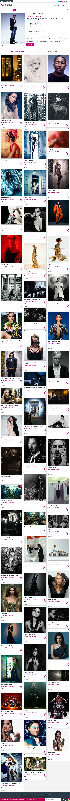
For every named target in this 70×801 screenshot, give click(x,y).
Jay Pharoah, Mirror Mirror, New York (57, 406)
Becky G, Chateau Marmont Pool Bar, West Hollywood (11, 341)
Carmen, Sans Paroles (53, 622)
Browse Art (56, 5)
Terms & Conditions (24, 794)
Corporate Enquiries (48, 794)
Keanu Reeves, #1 (28, 464)
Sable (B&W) (51, 121)
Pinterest (64, 1)
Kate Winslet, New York (53, 599)
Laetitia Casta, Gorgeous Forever (32, 234)
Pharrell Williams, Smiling (54, 84)
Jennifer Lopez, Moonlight (30, 597)
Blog (68, 5)
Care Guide (40, 794)
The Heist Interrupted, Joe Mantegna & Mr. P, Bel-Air (34, 388)
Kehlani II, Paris (51, 752)
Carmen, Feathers (28, 672)
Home (50, 5)
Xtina (25, 84)
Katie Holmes (4, 613)
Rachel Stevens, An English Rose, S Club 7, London (34, 362)
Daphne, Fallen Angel (6, 197)
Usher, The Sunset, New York (8, 711)
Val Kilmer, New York (29, 710)
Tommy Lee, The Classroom (31, 527)
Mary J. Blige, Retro (29, 122)
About (12, 794)
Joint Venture (51, 149)
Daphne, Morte (51, 190)
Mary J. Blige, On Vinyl (53, 562)
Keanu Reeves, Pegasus (30, 503)
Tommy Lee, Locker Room (7, 500)
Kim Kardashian (51, 661)
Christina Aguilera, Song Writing (32, 299)
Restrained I (50, 264)
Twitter (59, 1)
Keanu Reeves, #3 (5, 476)
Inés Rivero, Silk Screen (6, 160)
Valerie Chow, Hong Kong (30, 748)
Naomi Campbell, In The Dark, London (33, 323)
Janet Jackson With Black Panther (9, 575)
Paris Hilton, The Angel (53, 303)
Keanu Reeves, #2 (52, 467)
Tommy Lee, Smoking (6, 537)
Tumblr (66, 1)
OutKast (50, 529)
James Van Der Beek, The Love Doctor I (10, 783)
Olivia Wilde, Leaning (6, 120)
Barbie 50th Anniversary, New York (9, 405)
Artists (63, 5)
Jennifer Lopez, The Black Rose (8, 646)
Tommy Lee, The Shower (54, 505)
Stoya (2, 438)
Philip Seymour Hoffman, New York (56, 380)
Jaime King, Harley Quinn (7, 264)
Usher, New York (52, 720)
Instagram (62, 1)
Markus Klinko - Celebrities (34, 16)
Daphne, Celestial (28, 197)
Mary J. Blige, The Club (53, 682)
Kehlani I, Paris (4, 743)
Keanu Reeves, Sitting (53, 430)
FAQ (55, 794)
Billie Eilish (50, 227)
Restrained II (27, 271)
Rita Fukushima (5, 226)
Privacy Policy (33, 794)
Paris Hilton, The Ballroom (7, 303)
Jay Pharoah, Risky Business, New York (33, 426)
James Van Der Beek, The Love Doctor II (34, 772)
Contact (68, 1)
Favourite (13, 46)
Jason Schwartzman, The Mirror (32, 564)
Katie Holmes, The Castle (7, 684)
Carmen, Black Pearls (29, 634)
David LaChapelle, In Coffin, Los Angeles (10, 378)
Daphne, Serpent (28, 160)
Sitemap (59, 794)
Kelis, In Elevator (5, 83)
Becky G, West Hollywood (54, 341)
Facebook (61, 1)
